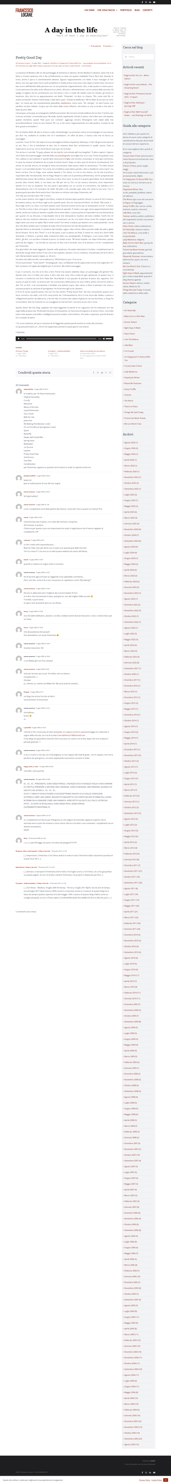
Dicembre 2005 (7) (132, 1282)
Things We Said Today (132, 290)
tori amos (65, 66)
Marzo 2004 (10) (131, 1404)
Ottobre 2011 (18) (132, 877)
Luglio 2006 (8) (130, 1241)
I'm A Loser (129, 351)
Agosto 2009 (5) (131, 1027)
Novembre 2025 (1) (132, 477)
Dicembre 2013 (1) (132, 749)
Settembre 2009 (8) (132, 1021)
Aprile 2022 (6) (130, 645)
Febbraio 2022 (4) (131, 657)
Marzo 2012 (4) (130, 848)
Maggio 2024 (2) (131, 564)
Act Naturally (128, 229)
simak (26, 517)
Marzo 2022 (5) (130, 651)
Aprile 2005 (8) (130, 1328)
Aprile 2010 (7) (130, 981)
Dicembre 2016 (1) (132, 685)
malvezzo (27, 540)
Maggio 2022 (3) (131, 639)
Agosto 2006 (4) (131, 1236)
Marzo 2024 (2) (130, 575)
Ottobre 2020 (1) (131, 674)
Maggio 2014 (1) (131, 738)
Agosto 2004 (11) (131, 1375)
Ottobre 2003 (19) (132, 1433)
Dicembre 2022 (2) (132, 604)
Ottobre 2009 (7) (131, 1016)
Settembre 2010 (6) (132, 952)
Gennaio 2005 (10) (132, 1346)
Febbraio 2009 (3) (131, 1062)
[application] (64, 338)
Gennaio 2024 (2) (131, 587)
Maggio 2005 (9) (131, 1323)
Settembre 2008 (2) (132, 1091)
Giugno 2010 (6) (131, 969)
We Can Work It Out (131, 266)
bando (26, 560)
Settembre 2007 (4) (132, 1160)
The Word (127, 199)
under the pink (75, 66)
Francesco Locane (23, 63)
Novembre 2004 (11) (133, 1357)
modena (40, 66)
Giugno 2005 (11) (131, 1317)
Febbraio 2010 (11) (132, 992)
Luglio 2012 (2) (130, 824)
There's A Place (131, 406)
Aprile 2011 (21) (131, 911)
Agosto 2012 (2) (131, 819)
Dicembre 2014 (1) (132, 714)
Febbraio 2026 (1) (131, 471)
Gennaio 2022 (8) (131, 662)
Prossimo (107, 46)
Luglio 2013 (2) (130, 772)
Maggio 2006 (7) (131, 1253)
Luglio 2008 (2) (130, 1102)
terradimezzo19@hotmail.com (72, 735)
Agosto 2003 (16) (131, 1444)
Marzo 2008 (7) (130, 1126)
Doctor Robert (129, 283)
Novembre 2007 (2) (132, 1149)
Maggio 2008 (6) (131, 1114)
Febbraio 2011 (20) (132, 923)
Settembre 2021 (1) (132, 668)
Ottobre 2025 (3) (131, 483)
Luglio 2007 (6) (130, 1172)
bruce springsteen (100, 63)
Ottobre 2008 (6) (131, 1085)
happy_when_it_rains (31, 767)
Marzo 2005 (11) (131, 1334)
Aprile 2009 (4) (130, 1050)
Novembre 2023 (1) (132, 593)
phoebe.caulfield (29, 476)
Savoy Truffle (128, 206)
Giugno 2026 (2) (131, 448)
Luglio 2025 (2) (130, 494)
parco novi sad (52, 66)
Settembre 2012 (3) (132, 813)
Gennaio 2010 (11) (132, 998)
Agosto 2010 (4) (131, 958)
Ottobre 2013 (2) (131, 761)
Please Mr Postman (131, 256)
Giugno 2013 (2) (131, 778)
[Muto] (104, 339)
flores (26, 838)
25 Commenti (86, 66)
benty (26, 611)
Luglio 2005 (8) (130, 1311)
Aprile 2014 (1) (130, 743)
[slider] (109, 338)
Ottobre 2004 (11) (132, 1363)
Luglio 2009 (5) (130, 1033)
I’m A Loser (127, 172)
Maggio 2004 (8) (131, 1392)
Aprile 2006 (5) (130, 1259)
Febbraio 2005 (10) (132, 1340)
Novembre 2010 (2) (132, 940)
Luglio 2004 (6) (130, 1381)
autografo (89, 63)
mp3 (45, 66)
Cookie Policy (156, 1480)
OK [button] (166, 1480)
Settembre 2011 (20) (133, 882)
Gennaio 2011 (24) (132, 929)
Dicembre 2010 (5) (132, 935)
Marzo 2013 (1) (130, 790)
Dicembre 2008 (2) (132, 1073)
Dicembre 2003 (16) (132, 1421)
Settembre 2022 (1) (132, 622)
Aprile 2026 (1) (130, 460)
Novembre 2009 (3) (132, 1010)
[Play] (19, 339)
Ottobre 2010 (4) (131, 946)
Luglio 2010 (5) (130, 963)
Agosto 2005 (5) (131, 1305)
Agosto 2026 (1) (131, 442)
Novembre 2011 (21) (133, 871)
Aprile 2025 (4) (130, 512)
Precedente (96, 46)
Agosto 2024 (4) (131, 546)
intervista (22, 66)
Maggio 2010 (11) (131, 975)
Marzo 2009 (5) (130, 1056)
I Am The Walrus (130, 233)
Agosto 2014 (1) (131, 726)
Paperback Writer (130, 189)
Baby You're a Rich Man (134, 316)
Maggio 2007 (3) (131, 1184)
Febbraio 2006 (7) (131, 1270)
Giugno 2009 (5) (131, 1039)
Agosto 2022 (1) (131, 628)
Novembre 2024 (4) (132, 529)
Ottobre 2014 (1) (131, 720)
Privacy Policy (144, 1480)
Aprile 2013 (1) (130, 784)
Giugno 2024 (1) (131, 558)
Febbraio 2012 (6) (131, 853)
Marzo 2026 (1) (130, 465)
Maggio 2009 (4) (131, 1045)
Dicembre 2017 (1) (132, 680)
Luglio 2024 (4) (130, 552)
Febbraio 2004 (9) (131, 1410)
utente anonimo (29, 492)
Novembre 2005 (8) (132, 1288)
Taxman (126, 216)
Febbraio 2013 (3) (131, 796)
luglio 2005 (32, 66)
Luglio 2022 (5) (130, 633)
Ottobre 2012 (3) (131, 807)
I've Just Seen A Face (133, 366)
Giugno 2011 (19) (131, 900)
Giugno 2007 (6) (131, 1178)
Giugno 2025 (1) (131, 500)
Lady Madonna (129, 239)
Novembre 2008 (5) (132, 1079)
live (27, 66)
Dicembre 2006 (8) (132, 1213)
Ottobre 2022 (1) (131, 616)
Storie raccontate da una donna (92, 351)
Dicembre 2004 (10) (132, 1352)
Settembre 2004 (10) (133, 1369)
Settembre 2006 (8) (132, 1230)
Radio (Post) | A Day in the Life (26, 867)
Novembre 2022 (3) (132, 610)
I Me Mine (53, 63)
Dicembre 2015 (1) (132, 697)
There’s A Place (129, 166)
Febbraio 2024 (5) (131, 581)
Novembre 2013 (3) (132, 755)
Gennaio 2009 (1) (131, 1068)
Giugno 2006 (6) (131, 1247)
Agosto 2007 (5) (131, 1166)
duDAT (153, 1461)
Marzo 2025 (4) (130, 518)
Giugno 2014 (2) (131, 732)
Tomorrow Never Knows (133, 249)
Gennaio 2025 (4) (131, 523)
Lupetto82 (27, 728)
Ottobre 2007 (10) (132, 1155)
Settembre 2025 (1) (132, 489)
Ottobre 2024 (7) (131, 535)
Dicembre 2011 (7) (132, 865)
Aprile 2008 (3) (130, 1120)
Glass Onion (128, 226)
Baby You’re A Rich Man (133, 243)
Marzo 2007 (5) (130, 1195)
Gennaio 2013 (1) (131, 801)
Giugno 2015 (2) (131, 703)
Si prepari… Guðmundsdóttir (59, 351)
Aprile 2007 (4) (130, 1189)
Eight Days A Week (131, 273)
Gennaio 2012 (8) (131, 859)
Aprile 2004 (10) (131, 1398)
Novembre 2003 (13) (133, 1427)
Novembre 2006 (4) (132, 1218)
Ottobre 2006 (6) (131, 1224)
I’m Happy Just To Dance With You (138, 179)
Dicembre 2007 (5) (132, 1143)
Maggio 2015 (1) (131, 709)
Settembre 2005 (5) (132, 1299)
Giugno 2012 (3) (131, 830)
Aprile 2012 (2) (130, 842)
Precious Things (22, 351)
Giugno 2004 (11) (131, 1386)
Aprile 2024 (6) (130, 570)
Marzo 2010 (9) (130, 987)
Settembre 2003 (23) (133, 1438)
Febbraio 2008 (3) (131, 1131)
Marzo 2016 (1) (130, 691)
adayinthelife (28, 389)
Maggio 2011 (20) (131, 906)
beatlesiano (66, 103)
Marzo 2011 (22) (131, 917)
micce (26, 628)
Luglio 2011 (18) (131, 894)
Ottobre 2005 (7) (131, 1294)
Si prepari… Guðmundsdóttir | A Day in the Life (32, 883)
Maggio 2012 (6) (131, 836)
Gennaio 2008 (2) (131, 1137)
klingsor (26, 692)
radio (60, 66)
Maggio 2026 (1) (131, 454)
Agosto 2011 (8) (131, 888)
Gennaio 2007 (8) (131, 1207)
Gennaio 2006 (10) (132, 1276)
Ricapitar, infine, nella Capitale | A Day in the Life (33, 851)
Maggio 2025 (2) (131, 506)
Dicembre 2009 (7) (132, 1004)
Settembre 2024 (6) (132, 541)
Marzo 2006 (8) (130, 1265)
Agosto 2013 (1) (131, 767)
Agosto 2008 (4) (131, 1097)
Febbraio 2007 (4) (131, 1201)
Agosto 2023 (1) (131, 599)
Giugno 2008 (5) (131, 1108)
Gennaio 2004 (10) (132, 1415)
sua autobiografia (62, 155)
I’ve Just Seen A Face (131, 156)
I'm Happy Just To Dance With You (69, 63)
